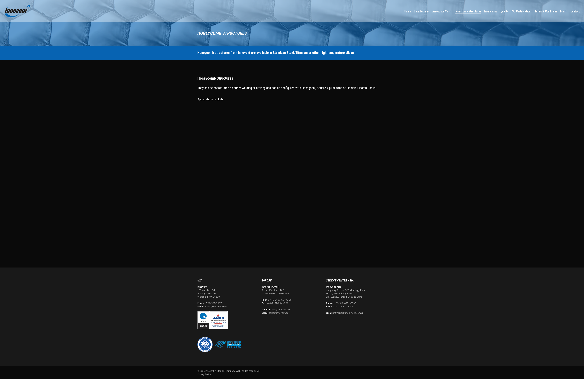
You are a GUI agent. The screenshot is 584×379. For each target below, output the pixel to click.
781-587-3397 (214, 303)
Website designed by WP (248, 370)
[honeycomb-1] (227, 250)
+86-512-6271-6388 (345, 303)
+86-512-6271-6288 (342, 306)
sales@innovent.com (216, 306)
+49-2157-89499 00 (281, 299)
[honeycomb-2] (291, 250)
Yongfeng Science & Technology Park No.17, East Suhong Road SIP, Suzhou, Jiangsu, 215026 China (345, 293)
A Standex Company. (225, 370)
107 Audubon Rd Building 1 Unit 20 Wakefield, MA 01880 (208, 293)
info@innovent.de (281, 309)
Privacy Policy (204, 374)
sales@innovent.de (279, 312)
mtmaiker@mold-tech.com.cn (348, 312)
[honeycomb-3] (356, 250)
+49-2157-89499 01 (277, 303)
